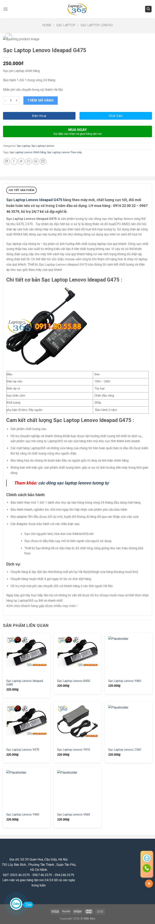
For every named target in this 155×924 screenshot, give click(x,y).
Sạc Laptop (65, 25)
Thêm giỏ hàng (40, 100)
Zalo (29, 905)
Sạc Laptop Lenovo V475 (22, 749)
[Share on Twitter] (21, 161)
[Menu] (5, 9)
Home (46, 25)
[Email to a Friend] (28, 161)
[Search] (148, 9)
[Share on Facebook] (14, 161)
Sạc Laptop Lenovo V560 (73, 814)
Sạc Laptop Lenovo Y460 (124, 681)
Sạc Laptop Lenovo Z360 (124, 749)
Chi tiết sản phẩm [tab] (21, 190)
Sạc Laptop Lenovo (97, 25)
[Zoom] (8, 37)
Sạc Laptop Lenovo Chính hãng (28, 152)
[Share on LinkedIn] (43, 161)
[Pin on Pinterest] (35, 161)
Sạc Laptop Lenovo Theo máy (64, 152)
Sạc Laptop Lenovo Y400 (22, 814)
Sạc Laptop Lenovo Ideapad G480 (24, 683)
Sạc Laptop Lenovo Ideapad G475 (34, 200)
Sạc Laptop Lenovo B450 (73, 681)
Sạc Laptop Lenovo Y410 (73, 749)
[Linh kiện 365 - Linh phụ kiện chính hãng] (77, 9)
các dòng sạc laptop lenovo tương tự (73, 482)
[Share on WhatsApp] (6, 161)
